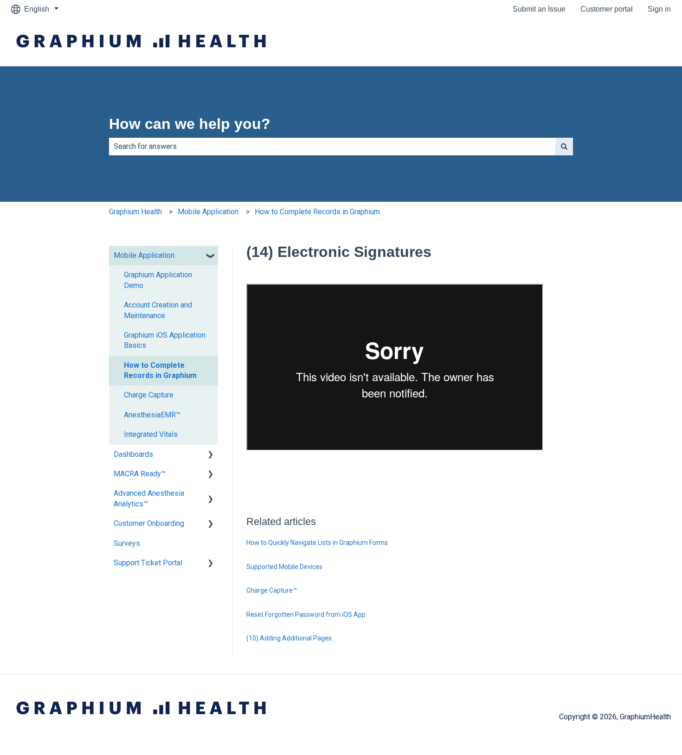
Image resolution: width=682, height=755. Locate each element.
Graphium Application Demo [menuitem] (158, 279)
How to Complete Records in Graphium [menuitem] (160, 370)
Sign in (659, 9)
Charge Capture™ (271, 590)
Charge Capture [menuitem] (149, 394)
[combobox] (332, 146)
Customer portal (606, 9)
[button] (210, 256)
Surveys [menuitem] (127, 543)
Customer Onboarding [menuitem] (149, 523)
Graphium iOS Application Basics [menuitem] (165, 340)
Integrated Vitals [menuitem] (151, 434)
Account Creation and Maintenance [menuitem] (158, 310)
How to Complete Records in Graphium (317, 211)
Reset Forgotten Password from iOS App (306, 614)
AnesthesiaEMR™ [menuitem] (152, 414)
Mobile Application (208, 211)
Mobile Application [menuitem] (144, 255)
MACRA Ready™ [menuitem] (140, 473)
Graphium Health (135, 211)
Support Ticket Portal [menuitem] (148, 562)
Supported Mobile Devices (284, 566)
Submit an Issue (539, 9)
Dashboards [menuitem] (133, 454)
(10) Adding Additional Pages (289, 638)
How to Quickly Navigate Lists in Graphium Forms (317, 542)
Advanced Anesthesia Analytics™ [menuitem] (149, 498)
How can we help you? (189, 123)
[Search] (564, 146)
